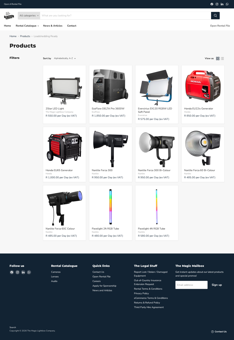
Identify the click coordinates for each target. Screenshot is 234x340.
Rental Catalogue (26, 26)
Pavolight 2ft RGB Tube (105, 228)
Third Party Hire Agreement (149, 307)
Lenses (55, 276)
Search (13, 327)
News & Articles (52, 26)
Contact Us (98, 272)
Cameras (55, 272)
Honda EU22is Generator (198, 108)
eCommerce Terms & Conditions (151, 298)
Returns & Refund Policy (147, 302)
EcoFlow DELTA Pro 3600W (108, 108)
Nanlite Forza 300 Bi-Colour (154, 170)
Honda (187, 112)
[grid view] (218, 58)
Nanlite (95, 173)
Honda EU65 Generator (59, 170)
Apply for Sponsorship (104, 285)
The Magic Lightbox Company (59, 112)
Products (25, 36)
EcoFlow (96, 112)
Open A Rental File (12, 4)
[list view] (222, 58)
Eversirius (142, 115)
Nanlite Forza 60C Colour (60, 228)
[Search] (215, 15)
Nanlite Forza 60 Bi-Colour (199, 170)
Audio (54, 281)
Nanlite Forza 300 (102, 170)
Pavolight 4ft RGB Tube (151, 228)
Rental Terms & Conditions (148, 288)
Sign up (217, 285)
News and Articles (102, 290)
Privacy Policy (141, 293)
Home (7, 26)
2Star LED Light (55, 108)
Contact (71, 26)
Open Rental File (220, 26)
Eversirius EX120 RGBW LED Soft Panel (155, 110)
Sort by (47, 58)
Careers (96, 281)
